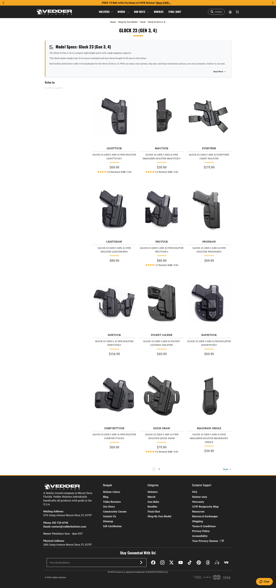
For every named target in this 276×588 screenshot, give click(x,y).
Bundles (159, 12)
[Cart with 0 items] (237, 11)
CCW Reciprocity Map (205, 506)
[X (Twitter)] (171, 562)
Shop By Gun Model (159, 516)
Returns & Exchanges (205, 516)
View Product (114, 116)
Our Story (109, 506)
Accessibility (200, 536)
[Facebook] (153, 562)
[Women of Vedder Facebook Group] (217, 562)
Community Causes (114, 511)
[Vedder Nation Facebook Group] (226, 562)
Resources (198, 511)
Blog (105, 496)
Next (226, 469)
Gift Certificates (112, 526)
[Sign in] (230, 12)
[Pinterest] (198, 562)
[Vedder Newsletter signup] (141, 562)
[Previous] (3, 3)
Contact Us (109, 516)
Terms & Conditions (204, 526)
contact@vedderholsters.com (68, 526)
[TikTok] (189, 562)
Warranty (198, 501)
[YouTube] (180, 562)
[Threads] (207, 562)
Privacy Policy (201, 531)
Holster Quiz (199, 496)
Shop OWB (162, 2)
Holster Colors (111, 491)
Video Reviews (112, 501)
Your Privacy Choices (205, 540)
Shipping (197, 521)
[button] (114, 171)
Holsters (104, 12)
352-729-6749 (60, 522)
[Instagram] (162, 562)
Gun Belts (140, 12)
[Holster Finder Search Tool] (216, 12)
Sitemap (108, 521)
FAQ (194, 491)
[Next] (272, 3)
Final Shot (175, 12)
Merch (122, 12)
